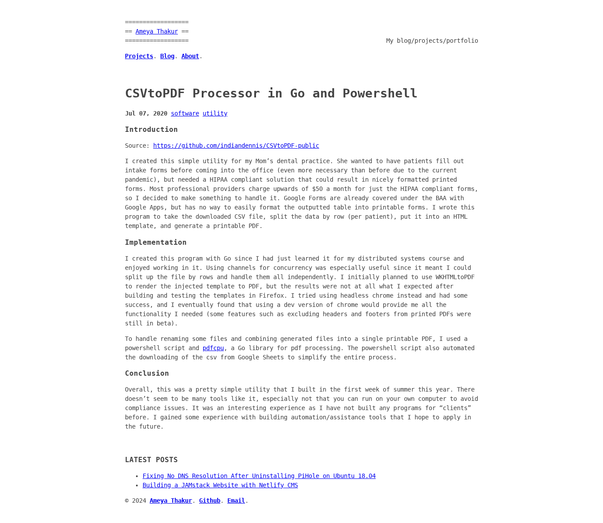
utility (215, 113)
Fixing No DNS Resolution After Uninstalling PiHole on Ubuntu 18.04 (259, 475)
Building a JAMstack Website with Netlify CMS (220, 485)
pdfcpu (213, 347)
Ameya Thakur (157, 31)
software (185, 113)
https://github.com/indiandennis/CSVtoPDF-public (236, 145)
